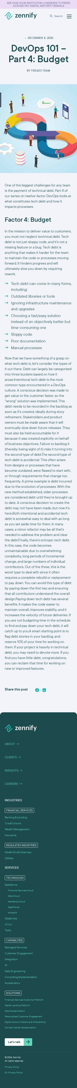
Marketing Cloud (16, 901)
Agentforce (13, 907)
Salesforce (11, 884)
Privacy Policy (12, 1067)
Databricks (11, 918)
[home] (21, 16)
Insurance (11, 835)
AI (6, 965)
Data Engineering (15, 971)
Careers (14, 784)
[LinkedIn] (44, 690)
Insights (14, 770)
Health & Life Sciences (18, 852)
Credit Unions (13, 823)
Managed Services (16, 947)
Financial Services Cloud (20, 890)
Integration (11, 959)
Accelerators (12, 983)
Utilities (9, 858)
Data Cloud (14, 896)
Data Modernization (15, 1011)
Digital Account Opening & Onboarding (25, 1022)
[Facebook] (37, 690)
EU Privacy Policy (14, 1072)
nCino (8, 924)
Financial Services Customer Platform (24, 1000)
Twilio (8, 930)
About (12, 744)
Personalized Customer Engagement (23, 1016)
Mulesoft (12, 912)
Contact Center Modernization (20, 1027)
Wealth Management (17, 829)
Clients (13, 757)
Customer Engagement (19, 953)
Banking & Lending (16, 817)
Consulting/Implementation (21, 977)
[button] (57, 16)
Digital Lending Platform (17, 1005)
